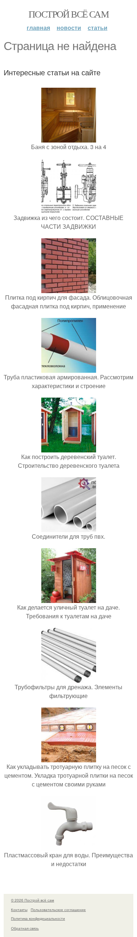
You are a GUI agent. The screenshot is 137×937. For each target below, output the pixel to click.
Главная (38, 27)
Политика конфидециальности (38, 918)
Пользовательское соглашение (58, 909)
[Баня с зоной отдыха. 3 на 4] (68, 138)
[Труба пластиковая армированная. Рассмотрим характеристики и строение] (68, 368)
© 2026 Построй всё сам (32, 900)
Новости (69, 27)
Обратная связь (25, 928)
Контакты (19, 909)
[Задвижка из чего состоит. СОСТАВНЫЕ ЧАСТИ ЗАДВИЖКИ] (68, 209)
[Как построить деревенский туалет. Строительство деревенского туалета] (68, 448)
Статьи (97, 27)
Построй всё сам (68, 14)
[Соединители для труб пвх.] (68, 527)
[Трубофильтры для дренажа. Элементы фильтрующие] (68, 678)
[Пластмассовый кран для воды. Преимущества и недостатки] (68, 846)
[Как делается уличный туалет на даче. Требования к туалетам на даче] (68, 598)
